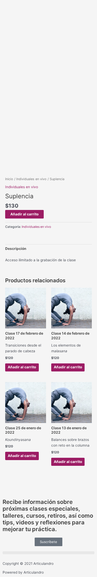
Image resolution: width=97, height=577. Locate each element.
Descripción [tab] (15, 249)
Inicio (9, 179)
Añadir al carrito (24, 214)
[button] (48, 552)
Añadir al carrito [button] (22, 367)
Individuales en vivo (31, 179)
